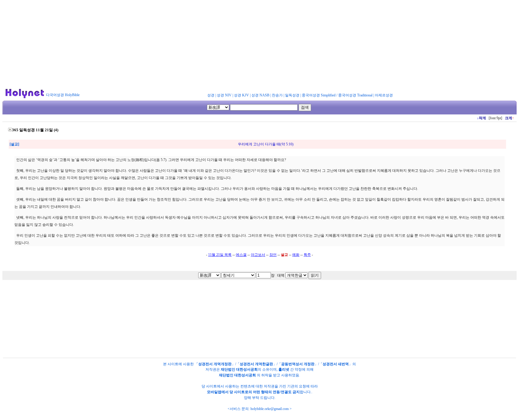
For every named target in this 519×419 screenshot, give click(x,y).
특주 (307, 255)
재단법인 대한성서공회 (239, 369)
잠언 (273, 255)
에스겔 (241, 255)
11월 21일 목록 (220, 255)
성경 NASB (260, 95)
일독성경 (292, 95)
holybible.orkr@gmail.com (269, 409)
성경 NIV (224, 95)
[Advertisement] (259, 44)
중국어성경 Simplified (318, 95)
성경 (210, 95)
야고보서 (258, 255)
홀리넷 (283, 369)
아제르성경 (384, 95)
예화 (295, 255)
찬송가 (277, 95)
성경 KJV (241, 95)
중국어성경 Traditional (355, 95)
